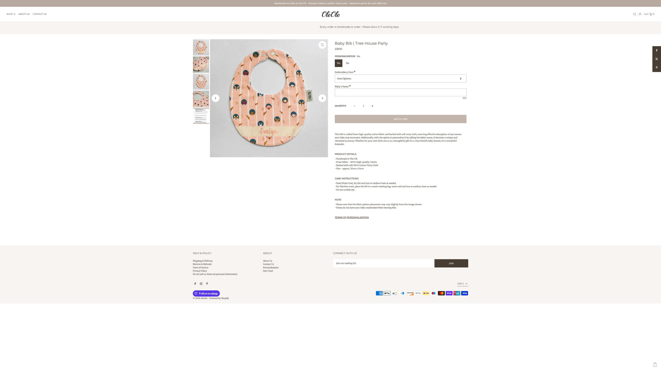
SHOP (10, 14)
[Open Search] (634, 14)
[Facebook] (195, 283)
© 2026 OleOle (200, 298)
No (347, 63)
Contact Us (268, 264)
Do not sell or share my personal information (215, 274)
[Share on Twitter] (656, 59)
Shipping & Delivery (203, 261)
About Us (267, 261)
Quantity (340, 106)
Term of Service (200, 267)
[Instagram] (201, 283)
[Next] (322, 98)
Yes (338, 63)
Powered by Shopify (219, 298)
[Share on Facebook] (656, 50)
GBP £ (460, 283)
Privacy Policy (200, 271)
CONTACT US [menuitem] (40, 14)
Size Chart (268, 271)
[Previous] (215, 98)
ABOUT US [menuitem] (24, 14)
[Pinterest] (207, 283)
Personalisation (271, 267)
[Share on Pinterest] (656, 67)
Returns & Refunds (202, 264)
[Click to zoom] (322, 45)
